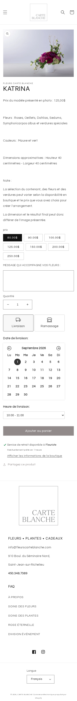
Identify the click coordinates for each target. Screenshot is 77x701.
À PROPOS (16, 597)
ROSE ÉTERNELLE (21, 625)
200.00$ (58, 247)
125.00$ (13, 247)
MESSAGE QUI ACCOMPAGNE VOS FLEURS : (32, 265)
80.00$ (12, 237)
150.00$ (36, 247)
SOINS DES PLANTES (23, 615)
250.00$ (13, 256)
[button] (5, 12)
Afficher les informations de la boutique (34, 455)
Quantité (8, 296)
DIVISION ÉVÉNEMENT (24, 634)
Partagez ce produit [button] (22, 464)
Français (36, 679)
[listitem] (18, 323)
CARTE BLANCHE (25, 694)
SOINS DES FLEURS (22, 606)
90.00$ (33, 237)
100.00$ (55, 237)
